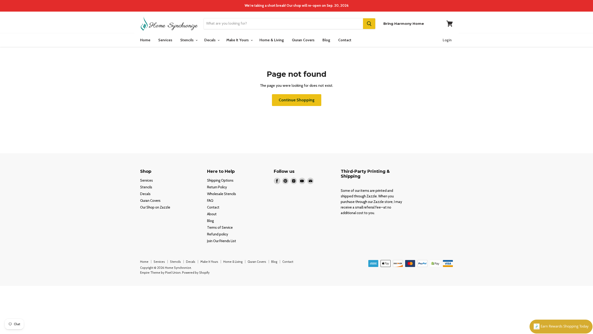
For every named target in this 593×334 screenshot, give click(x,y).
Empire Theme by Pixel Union (160, 272)
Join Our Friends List (221, 241)
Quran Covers (303, 40)
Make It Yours (238, 40)
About (212, 214)
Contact (344, 40)
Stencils (187, 40)
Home (145, 40)
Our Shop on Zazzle (155, 207)
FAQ (210, 201)
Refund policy (217, 234)
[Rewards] (561, 327)
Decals (210, 40)
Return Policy (217, 187)
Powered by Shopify (196, 272)
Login (447, 40)
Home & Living (271, 40)
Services (165, 40)
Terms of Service (220, 227)
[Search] (369, 23)
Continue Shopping (297, 100)
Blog (326, 40)
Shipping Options (220, 180)
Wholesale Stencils (221, 194)
